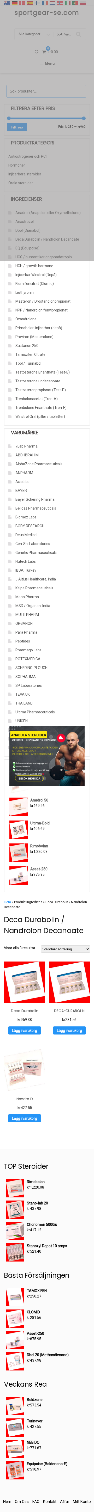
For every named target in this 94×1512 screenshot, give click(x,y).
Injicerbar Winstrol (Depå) (36, 275)
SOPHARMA (25, 677)
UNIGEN (21, 721)
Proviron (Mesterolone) (34, 337)
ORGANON (24, 623)
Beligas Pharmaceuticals (35, 508)
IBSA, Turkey (25, 570)
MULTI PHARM (27, 615)
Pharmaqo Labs (28, 650)
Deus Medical (26, 535)
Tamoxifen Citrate (30, 354)
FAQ (35, 1501)
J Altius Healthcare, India (35, 579)
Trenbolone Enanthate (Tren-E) (41, 408)
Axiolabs (22, 482)
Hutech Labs (25, 561)
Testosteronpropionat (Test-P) (40, 390)
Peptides (22, 641)
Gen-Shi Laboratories (32, 544)
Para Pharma (26, 632)
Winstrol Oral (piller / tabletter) (40, 416)
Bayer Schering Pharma (35, 499)
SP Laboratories (28, 685)
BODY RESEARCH (29, 526)
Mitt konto (82, 1501)
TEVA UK (22, 694)
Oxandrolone (26, 319)
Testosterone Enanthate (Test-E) (42, 372)
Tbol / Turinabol (28, 363)
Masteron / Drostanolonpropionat (42, 301)
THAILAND (24, 703)
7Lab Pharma (26, 446)
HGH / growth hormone (34, 266)
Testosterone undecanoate (37, 381)
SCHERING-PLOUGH (31, 668)
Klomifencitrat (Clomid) (34, 283)
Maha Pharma (27, 597)
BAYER (21, 490)
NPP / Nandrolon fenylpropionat (41, 310)
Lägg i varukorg (24, 1031)
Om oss (22, 1501)
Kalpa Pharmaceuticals (34, 588)
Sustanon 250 (26, 346)
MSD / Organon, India (32, 606)
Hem (7, 902)
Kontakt (49, 1501)
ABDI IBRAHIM (27, 455)
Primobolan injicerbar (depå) (38, 328)
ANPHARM (24, 473)
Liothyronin (24, 292)
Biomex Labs (26, 517)
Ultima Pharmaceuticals (35, 712)
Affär (64, 1501)
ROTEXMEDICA (27, 659)
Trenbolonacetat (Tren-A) (36, 399)
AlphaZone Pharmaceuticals (38, 464)
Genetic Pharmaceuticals (36, 552)
